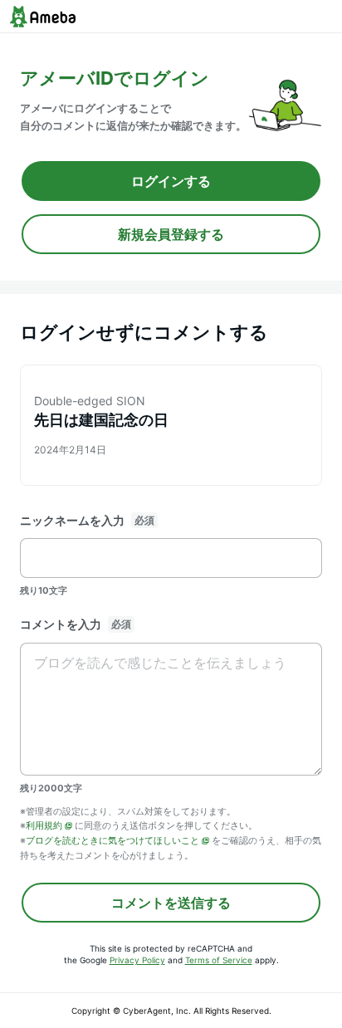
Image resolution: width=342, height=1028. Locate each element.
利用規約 (44, 825)
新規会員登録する (171, 234)
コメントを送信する (171, 902)
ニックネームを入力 (72, 520)
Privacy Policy (137, 960)
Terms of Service (218, 960)
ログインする (171, 181)
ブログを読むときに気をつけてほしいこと (112, 840)
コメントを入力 (60, 624)
